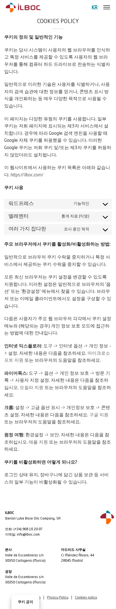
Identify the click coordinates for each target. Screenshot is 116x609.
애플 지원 (38, 442)
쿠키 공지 (25, 602)
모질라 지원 (31, 388)
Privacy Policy (57, 597)
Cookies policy (86, 597)
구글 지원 (98, 415)
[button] (107, 8)
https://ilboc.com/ (27, 175)
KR (95, 7)
